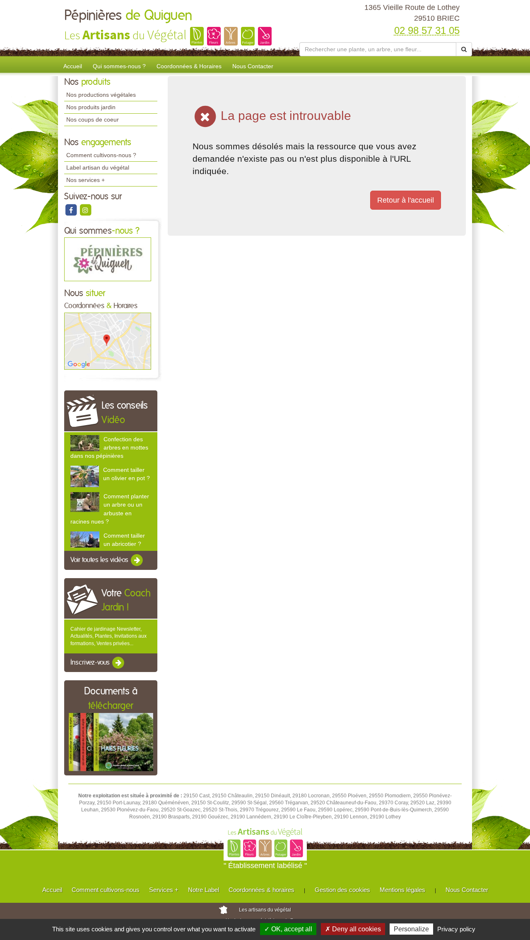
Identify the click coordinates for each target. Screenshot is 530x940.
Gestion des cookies (342, 889)
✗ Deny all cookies (353, 929)
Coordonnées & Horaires (189, 66)
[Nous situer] (107, 341)
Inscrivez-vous (90, 662)
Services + (163, 889)
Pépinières (128, 16)
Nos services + (85, 180)
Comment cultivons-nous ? (101, 155)
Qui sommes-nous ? (119, 66)
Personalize (411, 929)
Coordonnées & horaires (261, 889)
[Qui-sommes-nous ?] (107, 259)
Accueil (72, 66)
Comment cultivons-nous (106, 889)
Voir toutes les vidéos (100, 560)
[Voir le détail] (84, 443)
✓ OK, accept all (288, 929)
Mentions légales (402, 889)
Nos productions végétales (101, 94)
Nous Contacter (252, 66)
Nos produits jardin (91, 107)
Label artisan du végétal (97, 167)
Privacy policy (456, 929)
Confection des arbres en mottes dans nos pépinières (109, 447)
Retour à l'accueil (405, 200)
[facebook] (71, 210)
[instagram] (85, 210)
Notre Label (203, 889)
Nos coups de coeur (92, 119)
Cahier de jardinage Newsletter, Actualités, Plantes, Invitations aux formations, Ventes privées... (108, 636)
